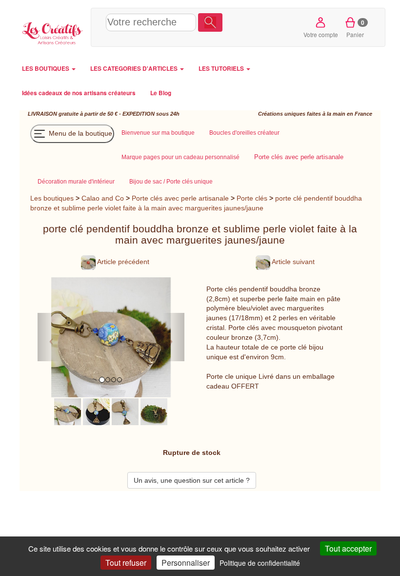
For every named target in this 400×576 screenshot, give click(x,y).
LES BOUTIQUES (46, 68)
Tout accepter (348, 548)
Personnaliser (185, 562)
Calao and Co (102, 198)
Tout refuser (125, 562)
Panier (355, 28)
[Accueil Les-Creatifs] (52, 32)
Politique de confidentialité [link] (260, 563)
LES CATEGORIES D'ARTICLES (134, 68)
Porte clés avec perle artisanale (180, 198)
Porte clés (252, 198)
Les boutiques (52, 198)
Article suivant (292, 262)
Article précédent (122, 262)
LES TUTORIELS (222, 68)
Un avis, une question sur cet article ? (192, 480)
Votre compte (320, 34)
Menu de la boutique (79, 133)
